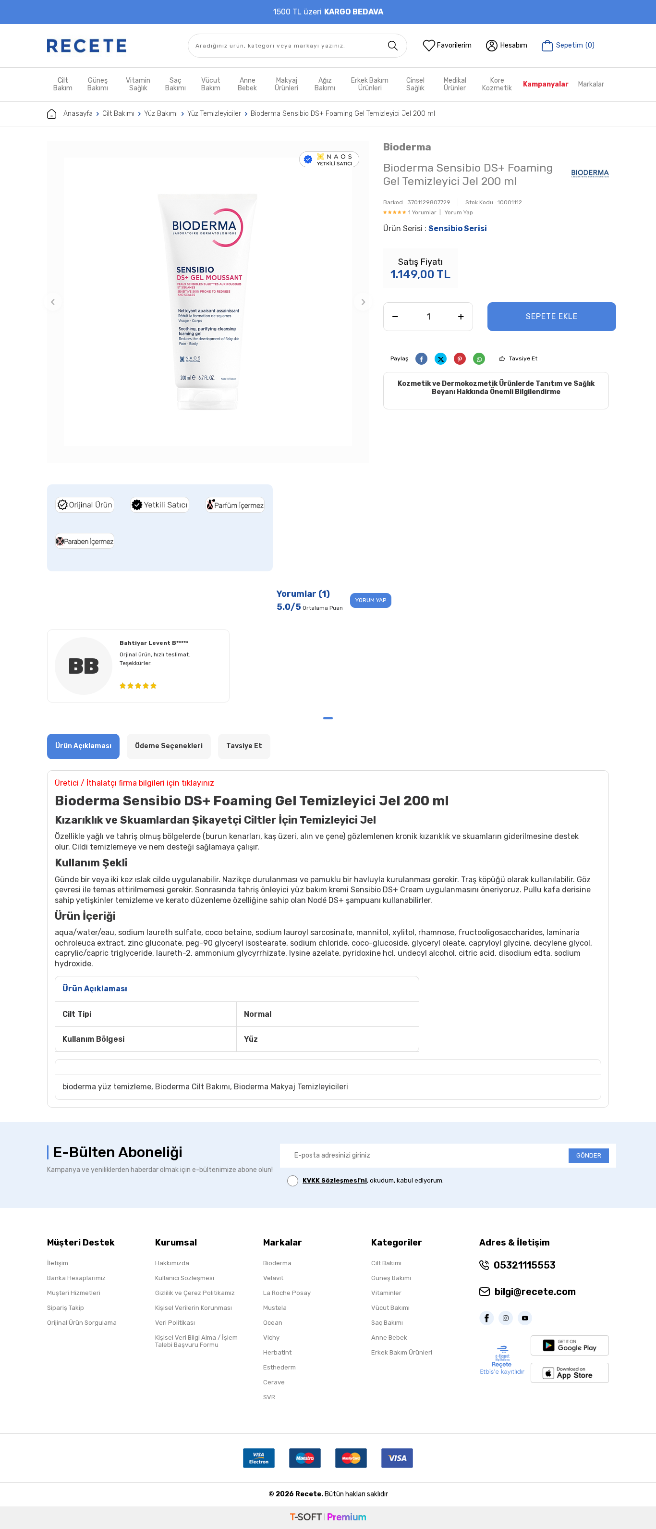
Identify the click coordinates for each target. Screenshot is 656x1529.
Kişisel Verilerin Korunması (193, 1307)
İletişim (57, 1263)
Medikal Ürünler (455, 84)
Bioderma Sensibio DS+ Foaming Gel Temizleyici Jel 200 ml (343, 114)
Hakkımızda (172, 1263)
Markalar (591, 84)
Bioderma (407, 147)
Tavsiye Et (523, 358)
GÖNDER (588, 1155)
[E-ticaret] (328, 1517)
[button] (53, 302)
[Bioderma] (590, 176)
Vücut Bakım (210, 84)
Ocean (272, 1322)
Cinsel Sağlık (415, 84)
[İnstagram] (508, 1318)
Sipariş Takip (65, 1307)
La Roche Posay (287, 1292)
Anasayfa (78, 114)
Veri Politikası (175, 1322)
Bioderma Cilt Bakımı (192, 1086)
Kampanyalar (546, 84)
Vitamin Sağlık (138, 84)
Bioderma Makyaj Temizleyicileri (291, 1086)
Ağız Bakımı (325, 84)
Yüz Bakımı (161, 114)
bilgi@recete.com (535, 1291)
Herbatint (277, 1352)
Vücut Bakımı (390, 1307)
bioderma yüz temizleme (106, 1086)
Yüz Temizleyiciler (214, 114)
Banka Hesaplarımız (76, 1278)
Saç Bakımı (175, 84)
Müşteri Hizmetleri (73, 1292)
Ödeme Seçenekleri (169, 746)
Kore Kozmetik (497, 84)
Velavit (273, 1278)
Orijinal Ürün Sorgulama (82, 1322)
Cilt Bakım (63, 84)
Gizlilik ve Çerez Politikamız (195, 1292)
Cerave (274, 1382)
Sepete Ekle (552, 316)
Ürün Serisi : (435, 228)
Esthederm (279, 1367)
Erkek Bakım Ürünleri (370, 84)
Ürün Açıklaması (83, 746)
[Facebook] (488, 1318)
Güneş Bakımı (97, 84)
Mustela (275, 1307)
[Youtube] (527, 1318)
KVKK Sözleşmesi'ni (335, 1180)
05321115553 (525, 1265)
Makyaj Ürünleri (286, 84)
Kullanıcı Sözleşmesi (184, 1278)
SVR (269, 1397)
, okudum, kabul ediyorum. (373, 1180)
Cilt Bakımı (118, 114)
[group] (208, 302)
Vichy (271, 1337)
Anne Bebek (247, 84)
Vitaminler (386, 1292)
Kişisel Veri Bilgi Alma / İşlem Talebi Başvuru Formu (196, 1341)
